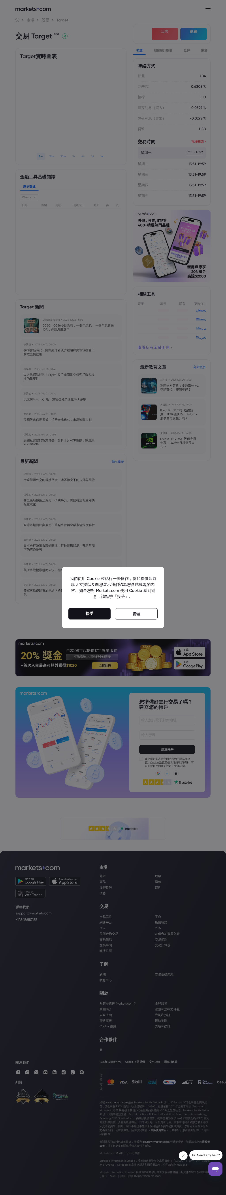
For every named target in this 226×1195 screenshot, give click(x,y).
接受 (90, 613)
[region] (113, 597)
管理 (136, 613)
